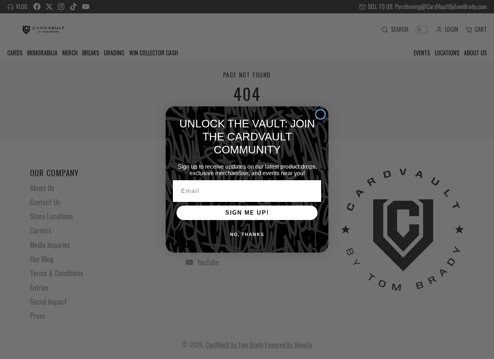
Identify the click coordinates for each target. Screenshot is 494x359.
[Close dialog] (320, 114)
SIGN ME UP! (247, 213)
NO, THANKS (247, 234)
